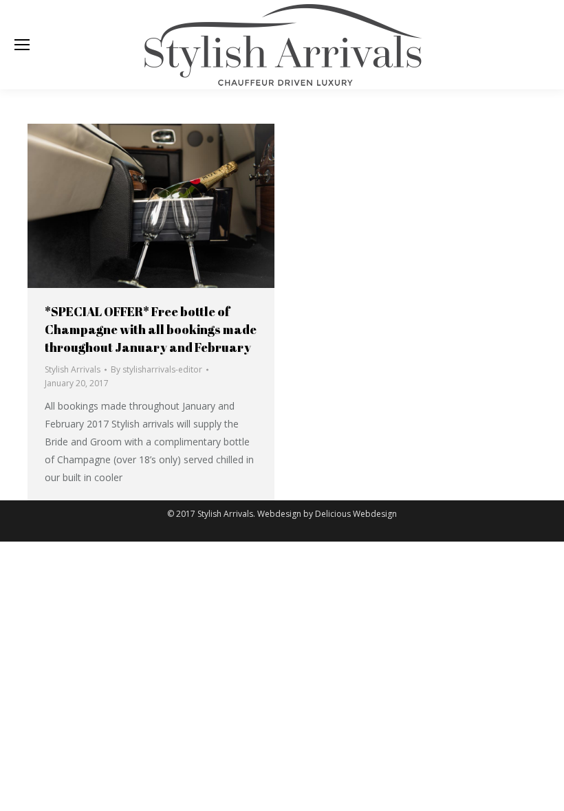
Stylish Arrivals (72, 369)
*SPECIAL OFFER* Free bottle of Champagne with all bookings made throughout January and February (151, 329)
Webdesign (279, 514)
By (156, 369)
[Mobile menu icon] (22, 44)
